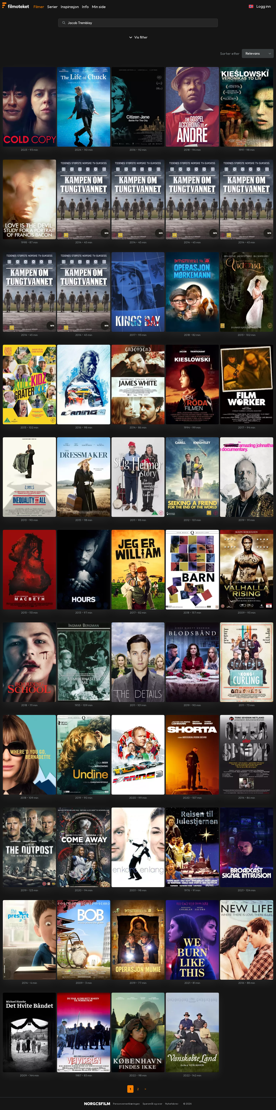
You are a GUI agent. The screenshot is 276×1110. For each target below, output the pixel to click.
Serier (52, 6)
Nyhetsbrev (171, 1103)
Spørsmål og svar (152, 1103)
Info (85, 6)
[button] (251, 6)
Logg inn (263, 6)
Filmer (38, 6)
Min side (99, 6)
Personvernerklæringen (126, 1103)
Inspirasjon (70, 6)
